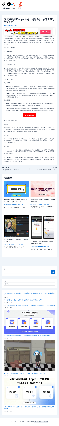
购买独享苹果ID (29, 115)
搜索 (5, 269)
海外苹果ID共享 (7, 204)
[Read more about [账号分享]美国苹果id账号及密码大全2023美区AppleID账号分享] (16, 189)
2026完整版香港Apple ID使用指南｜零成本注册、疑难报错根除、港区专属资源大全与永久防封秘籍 (29, 305)
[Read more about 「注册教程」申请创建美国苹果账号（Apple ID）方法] (42, 227)
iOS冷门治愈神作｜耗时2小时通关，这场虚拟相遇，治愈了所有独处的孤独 (23, 300)
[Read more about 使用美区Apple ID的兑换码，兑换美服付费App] (16, 226)
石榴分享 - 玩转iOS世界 (11, 8)
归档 (5, 281)
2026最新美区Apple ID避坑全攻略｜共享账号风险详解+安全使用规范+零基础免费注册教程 (27, 335)
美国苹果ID (14, 204)
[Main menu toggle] (55, 5)
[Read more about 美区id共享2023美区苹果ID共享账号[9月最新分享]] (42, 189)
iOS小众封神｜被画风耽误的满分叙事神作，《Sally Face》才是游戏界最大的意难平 (25, 373)
